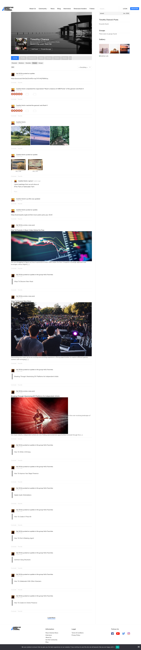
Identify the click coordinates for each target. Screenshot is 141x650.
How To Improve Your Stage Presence (26, 473)
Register (134, 9)
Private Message (46, 49)
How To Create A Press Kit (22, 517)
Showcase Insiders (80, 9)
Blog (59, 9)
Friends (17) (32, 58)
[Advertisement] (57, 2)
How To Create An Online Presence (25, 603)
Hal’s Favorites (48, 275)
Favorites (28, 63)
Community (43, 9)
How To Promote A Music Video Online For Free (27, 230)
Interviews (67, 9)
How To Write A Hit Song (22, 452)
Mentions (21, 63)
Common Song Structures (22, 560)
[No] (139, 647)
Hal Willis (19, 73)
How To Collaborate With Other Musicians (27, 581)
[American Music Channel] (16, 628)
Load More (78, 39)
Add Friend (34, 49)
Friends (35, 63)
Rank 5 (81, 89)
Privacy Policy (76, 635)
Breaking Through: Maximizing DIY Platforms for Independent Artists (36, 376)
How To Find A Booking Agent (24, 538)
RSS (13, 67)
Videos (91, 9)
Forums (57, 58)
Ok (117, 647)
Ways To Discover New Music (23, 281)
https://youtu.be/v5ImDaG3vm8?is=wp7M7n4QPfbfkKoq (29, 79)
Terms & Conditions (78, 633)
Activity (15, 58)
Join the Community (51, 640)
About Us (32, 9)
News (53, 9)
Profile (23, 58)
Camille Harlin (21, 89)
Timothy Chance (39, 39)
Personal (14, 63)
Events (65, 58)
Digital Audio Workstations (22, 495)
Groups (49, 58)
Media (41, 58)
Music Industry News (52, 633)
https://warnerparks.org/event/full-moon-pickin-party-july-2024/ (31, 215)
